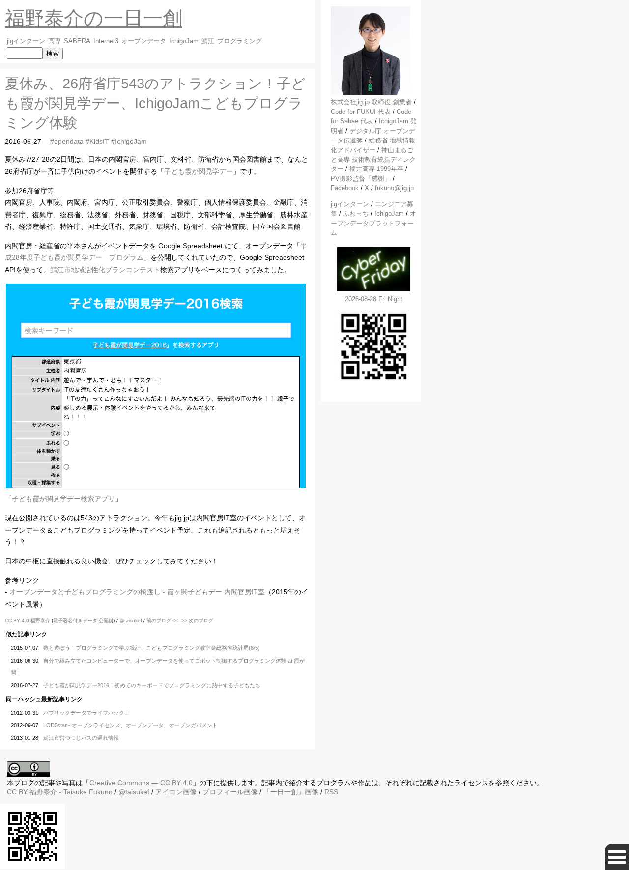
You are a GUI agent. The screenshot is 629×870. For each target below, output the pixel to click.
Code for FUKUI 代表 (361, 111)
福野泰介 (40, 620)
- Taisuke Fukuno (71, 792)
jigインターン (26, 41)
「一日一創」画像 (290, 792)
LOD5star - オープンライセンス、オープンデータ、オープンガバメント (130, 725)
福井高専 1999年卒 (376, 168)
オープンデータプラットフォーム (373, 223)
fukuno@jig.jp (394, 188)
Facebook (345, 188)
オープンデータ (143, 41)
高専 (54, 41)
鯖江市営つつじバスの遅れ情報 (81, 738)
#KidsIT (97, 141)
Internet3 (105, 41)
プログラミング (239, 41)
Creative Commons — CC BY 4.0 (141, 782)
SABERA (77, 41)
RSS (331, 792)
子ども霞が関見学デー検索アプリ (63, 499)
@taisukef (130, 620)
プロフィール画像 (229, 792)
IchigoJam (184, 41)
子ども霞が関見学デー (198, 171)
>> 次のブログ (197, 620)
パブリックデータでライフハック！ (86, 713)
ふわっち (356, 213)
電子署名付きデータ (75, 620)
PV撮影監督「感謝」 (361, 178)
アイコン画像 (176, 792)
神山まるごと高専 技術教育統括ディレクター (373, 159)
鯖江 (207, 41)
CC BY (17, 792)
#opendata (67, 141)
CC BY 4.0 (17, 620)
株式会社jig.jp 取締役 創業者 (371, 102)
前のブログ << (162, 620)
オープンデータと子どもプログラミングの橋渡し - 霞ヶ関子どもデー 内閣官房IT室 (137, 592)
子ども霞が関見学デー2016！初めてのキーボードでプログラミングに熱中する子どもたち (151, 685)
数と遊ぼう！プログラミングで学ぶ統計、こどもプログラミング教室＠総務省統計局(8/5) (151, 648)
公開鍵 (106, 620)
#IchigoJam (129, 141)
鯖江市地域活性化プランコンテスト (105, 270)
